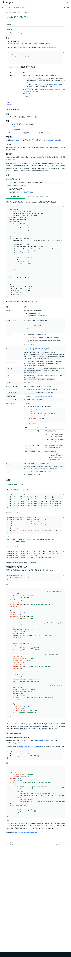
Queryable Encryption (16, 147)
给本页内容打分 (9, 29)
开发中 (14, 12)
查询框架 (47, 451)
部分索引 (32, 539)
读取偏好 (48, 157)
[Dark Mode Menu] (67, 7)
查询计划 (9, 105)
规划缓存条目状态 (31, 344)
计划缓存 (18, 44)
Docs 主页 (8, 12)
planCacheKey (16, 833)
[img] (7, 33)
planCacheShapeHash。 (30, 833)
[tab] (15, 196)
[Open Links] (67, 2)
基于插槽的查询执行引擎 (24, 192)
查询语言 (20, 12)
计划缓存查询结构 (35, 363)
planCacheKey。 (16, 733)
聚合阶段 (27, 12)
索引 (53, 447)
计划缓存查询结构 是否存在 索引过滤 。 (43, 396)
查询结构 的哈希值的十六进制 (37, 348)
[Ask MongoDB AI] (65, 7)
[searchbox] (38, 7)
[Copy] (64, 52)
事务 (13, 126)
